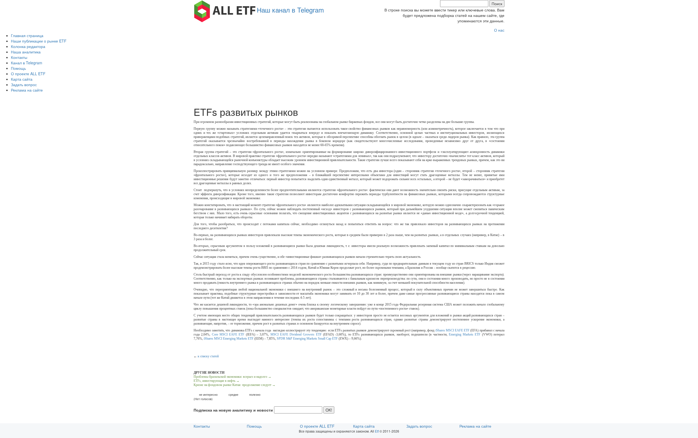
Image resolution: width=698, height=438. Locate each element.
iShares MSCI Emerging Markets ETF (229, 338)
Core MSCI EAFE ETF (228, 334)
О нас (499, 30)
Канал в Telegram (26, 62)
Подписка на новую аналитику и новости (233, 410)
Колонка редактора (28, 46)
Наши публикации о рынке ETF (39, 41)
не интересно (208, 394)
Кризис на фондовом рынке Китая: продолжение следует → (234, 385)
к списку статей (208, 356)
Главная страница (27, 35)
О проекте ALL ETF (28, 73)
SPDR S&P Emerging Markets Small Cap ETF (307, 338)
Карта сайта (21, 79)
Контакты (19, 57)
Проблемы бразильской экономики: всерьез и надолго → (232, 377)
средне (233, 394)
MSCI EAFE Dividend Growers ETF (296, 334)
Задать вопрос (24, 84)
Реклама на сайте (27, 90)
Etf (377, 431)
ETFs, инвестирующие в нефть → (216, 381)
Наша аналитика (26, 52)
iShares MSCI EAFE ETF (452, 330)
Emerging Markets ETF (465, 334)
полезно (254, 394)
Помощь (18, 68)
